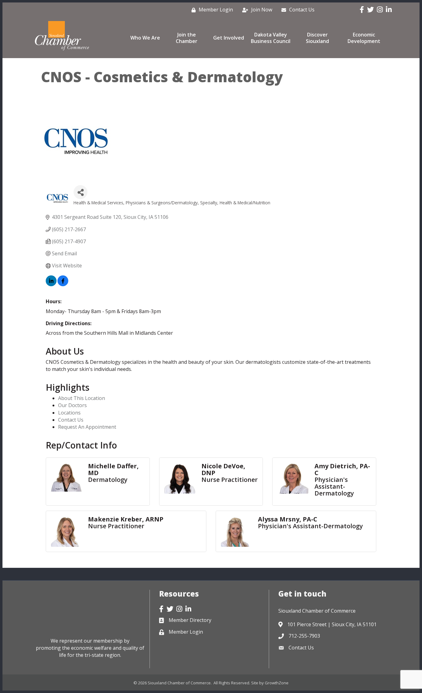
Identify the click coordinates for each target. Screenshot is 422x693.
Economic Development (364, 38)
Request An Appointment (87, 426)
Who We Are (145, 37)
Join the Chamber (186, 38)
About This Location (81, 398)
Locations (69, 412)
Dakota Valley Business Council (270, 38)
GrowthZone (277, 683)
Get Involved (228, 37)
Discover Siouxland (317, 38)
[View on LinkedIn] (51, 284)
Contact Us (70, 419)
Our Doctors (72, 405)
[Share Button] (80, 192)
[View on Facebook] (62, 284)
